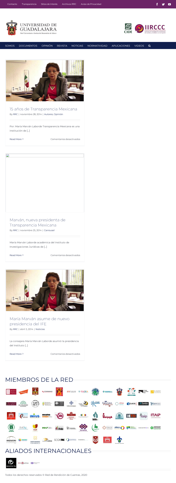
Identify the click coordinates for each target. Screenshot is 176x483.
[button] (149, 45)
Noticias (40, 329)
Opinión (58, 114)
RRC (15, 114)
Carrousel (49, 230)
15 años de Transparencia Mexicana (43, 109)
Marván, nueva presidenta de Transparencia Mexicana (37, 222)
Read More (16, 139)
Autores (48, 114)
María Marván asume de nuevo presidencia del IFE (39, 321)
